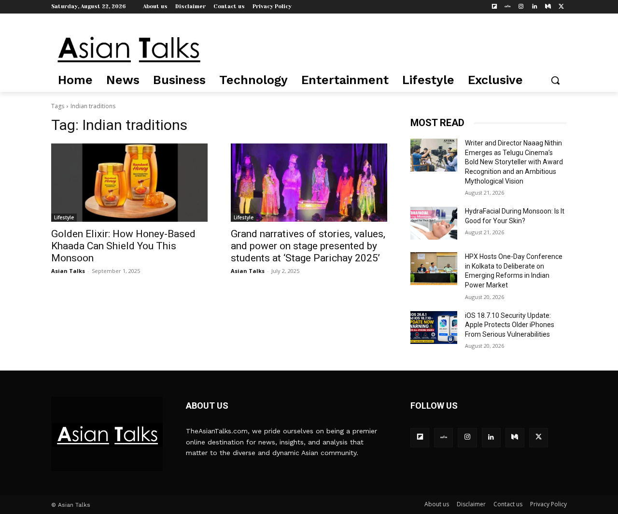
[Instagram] (521, 7)
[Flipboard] (494, 7)
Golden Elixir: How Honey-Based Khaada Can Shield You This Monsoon (123, 246)
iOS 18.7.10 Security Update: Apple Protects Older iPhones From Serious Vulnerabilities (509, 325)
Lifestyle (64, 217)
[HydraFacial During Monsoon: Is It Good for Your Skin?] (433, 223)
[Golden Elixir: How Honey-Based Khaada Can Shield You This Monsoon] (129, 182)
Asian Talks (68, 270)
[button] (555, 80)
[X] (561, 7)
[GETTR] (507, 7)
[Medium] (547, 7)
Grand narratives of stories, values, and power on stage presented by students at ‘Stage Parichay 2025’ (308, 246)
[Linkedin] (534, 7)
